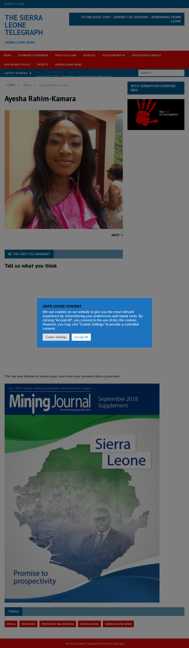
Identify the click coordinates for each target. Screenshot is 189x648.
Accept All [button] (81, 337)
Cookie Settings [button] (56, 337)
